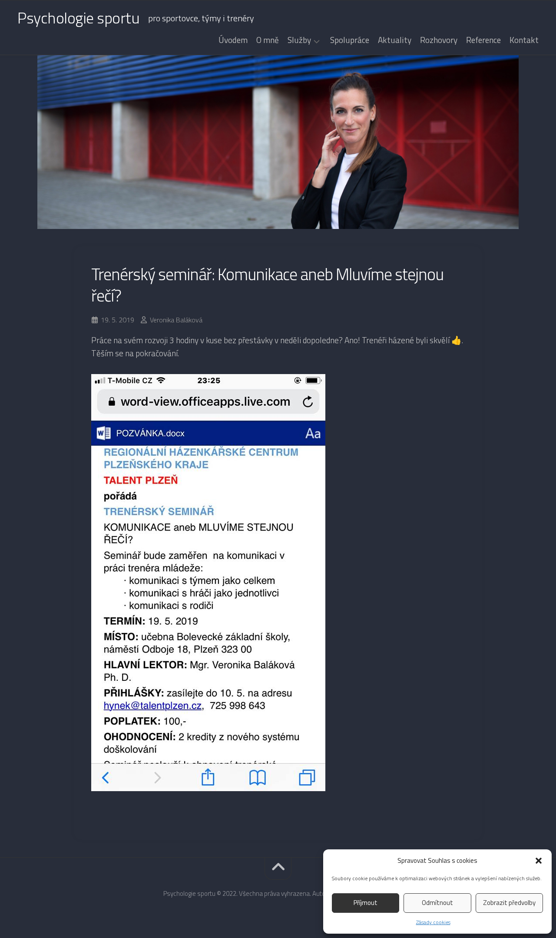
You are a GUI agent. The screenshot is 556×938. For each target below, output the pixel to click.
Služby (299, 41)
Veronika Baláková (176, 320)
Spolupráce (349, 40)
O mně (267, 40)
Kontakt (524, 40)
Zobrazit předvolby (509, 903)
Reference (483, 40)
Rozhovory (438, 40)
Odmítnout (437, 903)
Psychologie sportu (78, 18)
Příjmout (365, 903)
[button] (538, 860)
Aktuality (394, 40)
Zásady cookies (433, 922)
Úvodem (233, 40)
